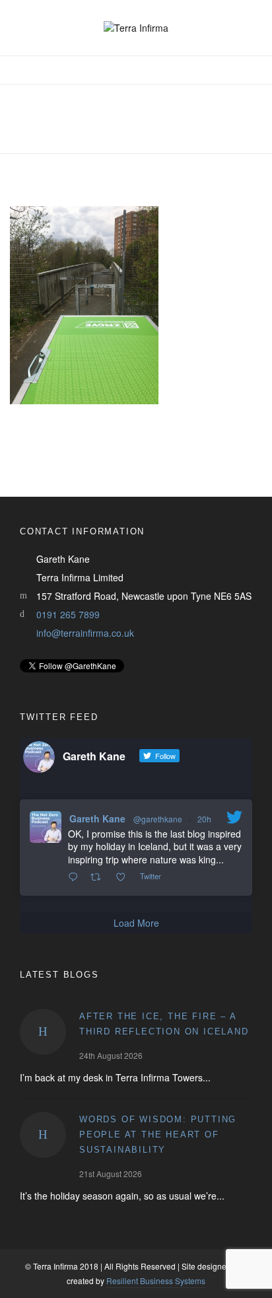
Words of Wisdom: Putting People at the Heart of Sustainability (157, 1134)
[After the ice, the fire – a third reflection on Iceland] (43, 1032)
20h (204, 818)
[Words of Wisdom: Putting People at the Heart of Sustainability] (43, 1135)
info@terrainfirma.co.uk (85, 632)
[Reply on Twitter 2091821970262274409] (76, 877)
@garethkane (157, 818)
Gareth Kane (97, 818)
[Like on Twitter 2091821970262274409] (124, 877)
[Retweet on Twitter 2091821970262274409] (99, 877)
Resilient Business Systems (155, 1280)
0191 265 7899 (68, 614)
